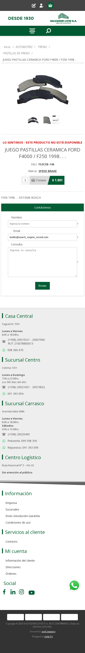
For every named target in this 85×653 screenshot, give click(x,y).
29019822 (38, 387)
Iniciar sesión (43, 5)
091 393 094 (15, 393)
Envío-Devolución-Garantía (23, 516)
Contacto (11, 541)
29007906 (38, 340)
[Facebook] (5, 591)
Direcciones (13, 567)
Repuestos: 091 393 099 (23, 447)
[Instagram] (21, 591)
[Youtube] (32, 593)
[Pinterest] (12, 591)
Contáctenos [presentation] (42, 207)
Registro (35, 5)
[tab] (42, 208)
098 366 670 (15, 350)
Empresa (11, 503)
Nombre (16, 217)
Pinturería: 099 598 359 (22, 441)
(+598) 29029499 (19, 434)
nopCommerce (48, 631)
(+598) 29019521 (19, 340)
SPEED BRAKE (48, 171)
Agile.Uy (48, 636)
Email (16, 231)
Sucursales (12, 509)
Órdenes (11, 573)
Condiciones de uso (18, 522)
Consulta (16, 244)
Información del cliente (20, 560)
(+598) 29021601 (19, 387)
